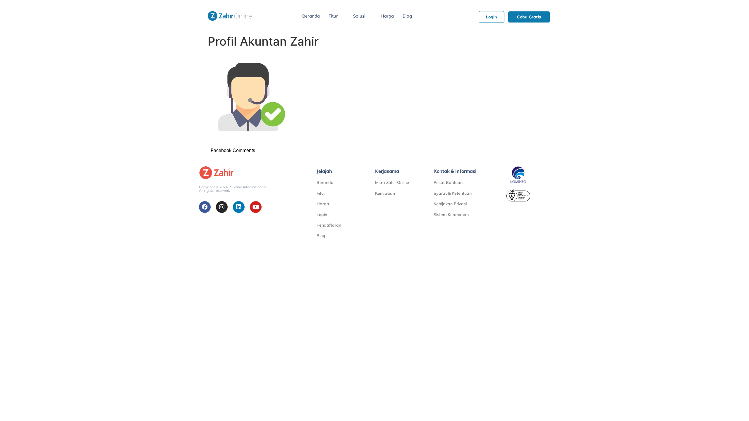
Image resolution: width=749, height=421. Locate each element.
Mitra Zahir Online (392, 182)
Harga (387, 16)
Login (322, 214)
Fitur (333, 16)
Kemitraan (385, 193)
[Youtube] (256, 207)
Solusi (359, 16)
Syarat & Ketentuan (453, 193)
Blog (407, 16)
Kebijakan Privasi (450, 203)
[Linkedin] (239, 207)
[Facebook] (205, 207)
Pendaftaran (329, 225)
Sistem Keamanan (451, 214)
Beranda (311, 16)
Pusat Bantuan (448, 182)
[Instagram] (222, 207)
